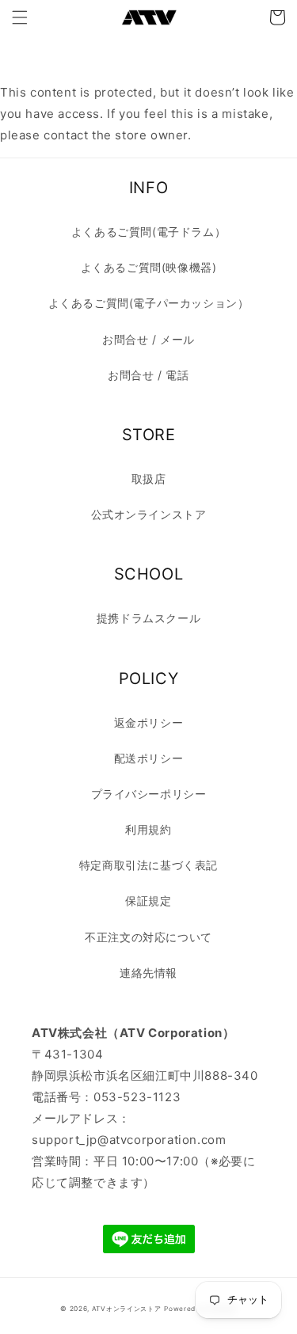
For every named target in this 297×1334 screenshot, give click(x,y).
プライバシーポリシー (149, 793)
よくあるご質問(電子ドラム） (148, 231)
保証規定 (148, 900)
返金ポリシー (149, 722)
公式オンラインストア (149, 514)
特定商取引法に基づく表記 (148, 865)
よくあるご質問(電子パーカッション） (148, 303)
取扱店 (148, 478)
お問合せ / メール (148, 339)
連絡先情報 (148, 972)
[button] (19, 17)
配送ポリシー (149, 758)
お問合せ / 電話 (148, 375)
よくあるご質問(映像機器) (149, 267)
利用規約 (148, 829)
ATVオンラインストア (127, 1309)
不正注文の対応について (148, 937)
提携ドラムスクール (148, 618)
